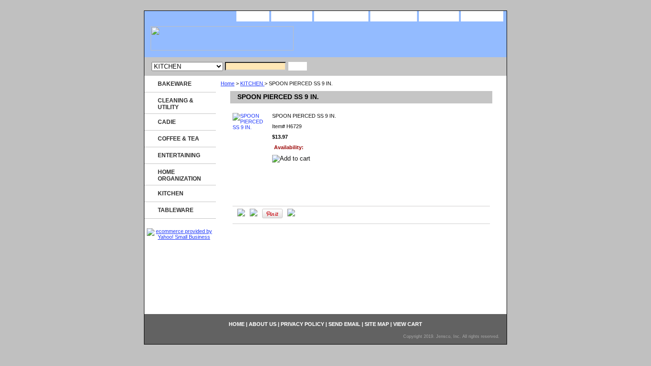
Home (227, 83)
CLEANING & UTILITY (175, 104)
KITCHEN (252, 83)
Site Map (439, 15)
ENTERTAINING (179, 155)
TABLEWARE (175, 210)
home (252, 15)
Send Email (393, 15)
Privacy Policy (341, 15)
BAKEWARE (175, 84)
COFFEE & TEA (178, 138)
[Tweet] (241, 214)
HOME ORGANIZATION (179, 175)
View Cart (482, 15)
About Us (291, 15)
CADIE (167, 122)
